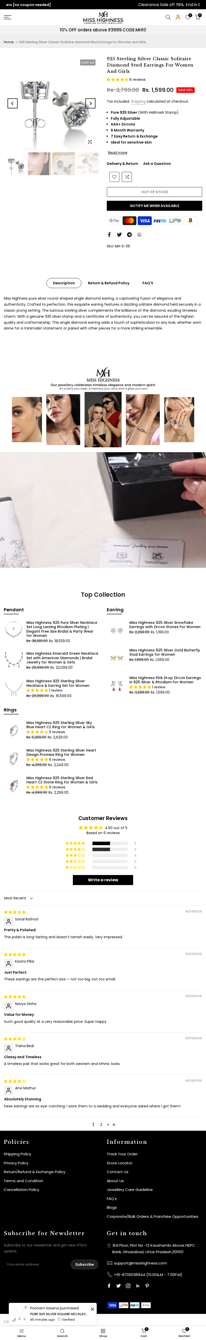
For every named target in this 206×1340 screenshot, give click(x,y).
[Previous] (13, 103)
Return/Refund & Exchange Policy (34, 1171)
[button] (118, 79)
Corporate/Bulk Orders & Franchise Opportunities (152, 1216)
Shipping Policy (17, 1154)
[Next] (90, 103)
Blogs (112, 1207)
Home (9, 42)
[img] (15, 912)
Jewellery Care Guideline (130, 1189)
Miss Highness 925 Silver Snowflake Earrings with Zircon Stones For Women (164, 625)
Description (64, 283)
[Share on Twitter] (119, 234)
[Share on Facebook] (109, 234)
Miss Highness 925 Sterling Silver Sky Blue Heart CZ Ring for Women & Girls (60, 725)
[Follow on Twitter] (118, 1286)
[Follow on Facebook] (109, 1286)
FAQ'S (147, 283)
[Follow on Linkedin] (137, 1286)
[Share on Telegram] (129, 234)
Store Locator (119, 1163)
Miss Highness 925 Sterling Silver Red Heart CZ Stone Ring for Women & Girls (61, 780)
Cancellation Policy (21, 1189)
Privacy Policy (16, 1163)
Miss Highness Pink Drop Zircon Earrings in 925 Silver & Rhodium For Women (165, 680)
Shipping (138, 101)
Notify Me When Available (154, 205)
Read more (117, 152)
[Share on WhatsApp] (139, 234)
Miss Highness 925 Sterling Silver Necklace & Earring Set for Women (57, 683)
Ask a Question (157, 163)
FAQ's (112, 1198)
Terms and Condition (23, 1180)
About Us (115, 1180)
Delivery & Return (122, 163)
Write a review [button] (103, 880)
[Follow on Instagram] (128, 1286)
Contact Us (117, 1171)
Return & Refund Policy (108, 283)
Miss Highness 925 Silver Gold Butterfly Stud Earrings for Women (164, 652)
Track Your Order (122, 1154)
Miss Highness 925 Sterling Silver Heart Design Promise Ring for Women (61, 752)
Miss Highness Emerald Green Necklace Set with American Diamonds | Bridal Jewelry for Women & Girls (62, 658)
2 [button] (101, 1124)
